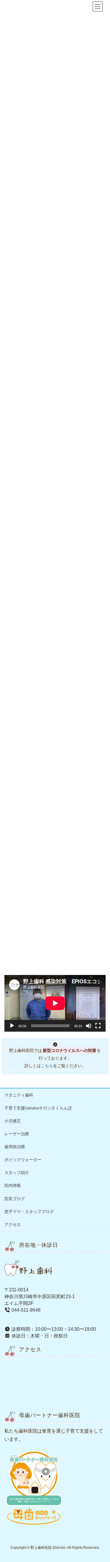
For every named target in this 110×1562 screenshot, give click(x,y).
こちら (47, 1065)
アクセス (12, 1224)
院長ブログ (14, 1198)
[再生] (12, 1026)
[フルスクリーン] (98, 1026)
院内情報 (12, 1185)
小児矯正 (12, 1121)
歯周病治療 (14, 1146)
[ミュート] (89, 1026)
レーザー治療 (16, 1133)
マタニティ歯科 (18, 1095)
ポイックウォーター (22, 1159)
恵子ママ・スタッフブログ (29, 1211)
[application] (55, 1003)
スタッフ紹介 (16, 1172)
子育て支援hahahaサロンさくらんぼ (38, 1108)
